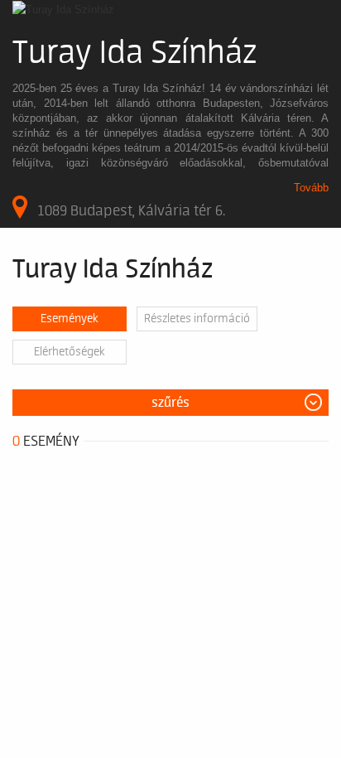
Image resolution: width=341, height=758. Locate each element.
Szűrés (170, 402)
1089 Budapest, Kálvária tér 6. (131, 210)
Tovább (311, 187)
